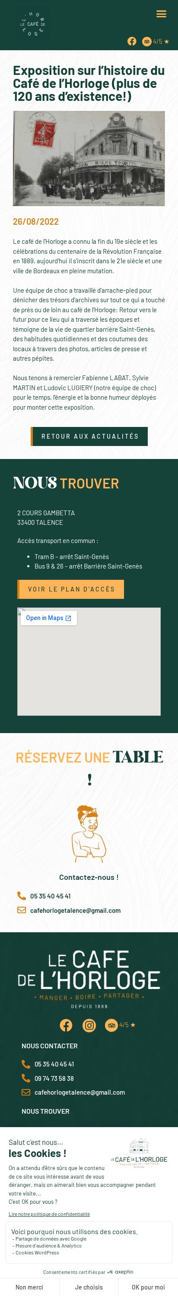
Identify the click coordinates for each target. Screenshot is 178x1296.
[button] (161, 14)
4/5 (161, 41)
